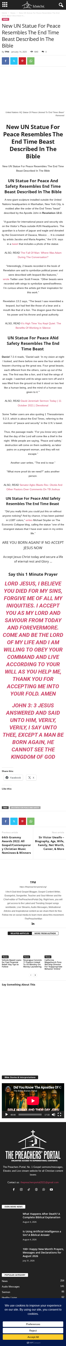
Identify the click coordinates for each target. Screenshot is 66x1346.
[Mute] (53, 1114)
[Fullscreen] (59, 1114)
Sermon (6, 1292)
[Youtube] (51, 1190)
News (12, 13)
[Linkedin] (33, 924)
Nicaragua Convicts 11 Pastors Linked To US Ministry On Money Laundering (32, 963)
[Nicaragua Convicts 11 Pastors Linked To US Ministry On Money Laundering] (33, 948)
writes (29, 520)
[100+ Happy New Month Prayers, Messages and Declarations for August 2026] (11, 1258)
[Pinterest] (22, 61)
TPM (7, 51)
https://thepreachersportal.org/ (33, 887)
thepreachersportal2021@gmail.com (40, 1182)
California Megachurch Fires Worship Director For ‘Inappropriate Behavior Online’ (53, 964)
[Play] (6, 1114)
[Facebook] (5, 61)
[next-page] (35, 975)
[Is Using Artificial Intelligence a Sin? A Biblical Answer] (11, 1239)
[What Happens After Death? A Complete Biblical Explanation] (11, 1219)
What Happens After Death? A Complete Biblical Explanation (41, 1215)
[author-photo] (33, 870)
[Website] (37, 1190)
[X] (14, 61)
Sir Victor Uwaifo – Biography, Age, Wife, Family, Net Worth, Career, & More (49, 843)
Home (4, 13)
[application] (33, 1100)
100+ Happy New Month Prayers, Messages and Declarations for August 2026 (43, 1252)
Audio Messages (11, 1286)
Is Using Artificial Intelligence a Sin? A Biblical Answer (42, 1233)
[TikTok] (29, 1190)
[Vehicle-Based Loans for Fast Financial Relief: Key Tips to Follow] (11, 948)
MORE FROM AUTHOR (45, 933)
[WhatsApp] (30, 61)
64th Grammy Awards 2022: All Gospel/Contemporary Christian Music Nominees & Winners (16, 845)
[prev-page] (31, 975)
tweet (15, 243)
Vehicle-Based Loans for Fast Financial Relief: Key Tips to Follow (11, 963)
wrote (6, 279)
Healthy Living (9, 1297)
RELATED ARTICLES (20, 933)
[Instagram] (22, 1190)
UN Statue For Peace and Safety (25, 807)
